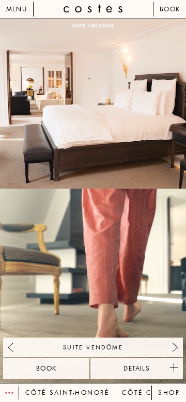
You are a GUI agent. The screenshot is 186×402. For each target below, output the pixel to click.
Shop (169, 393)
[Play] (9, 392)
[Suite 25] (11, 347)
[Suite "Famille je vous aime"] (175, 347)
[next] (139, 201)
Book (170, 9)
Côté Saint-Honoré (67, 393)
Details (136, 368)
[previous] (46, 201)
